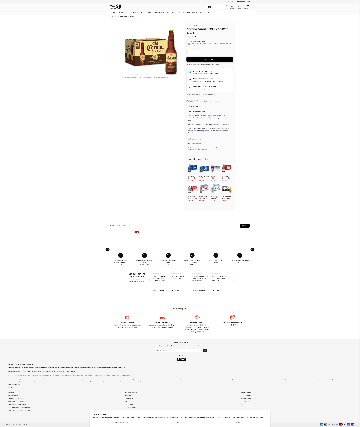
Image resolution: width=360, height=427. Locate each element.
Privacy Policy (259, 417)
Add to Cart (209, 59)
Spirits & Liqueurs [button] (137, 12)
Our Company (246, 396)
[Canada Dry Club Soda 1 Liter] (222, 241)
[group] (193, 52)
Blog (242, 404)
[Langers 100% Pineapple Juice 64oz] (127, 241)
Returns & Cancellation (16, 401)
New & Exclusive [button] (189, 12)
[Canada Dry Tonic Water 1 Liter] (151, 241)
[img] (137, 279)
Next (252, 249)
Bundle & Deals (206, 12)
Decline (237, 422)
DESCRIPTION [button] (192, 102)
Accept (179, 422)
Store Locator (246, 398)
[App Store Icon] (181, 359)
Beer (116, 16)
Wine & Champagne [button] (155, 12)
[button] (189, 52)
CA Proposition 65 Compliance (19, 407)
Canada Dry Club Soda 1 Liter (222, 260)
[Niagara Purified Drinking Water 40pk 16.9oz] (174, 241)
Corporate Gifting (247, 401)
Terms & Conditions (15, 398)
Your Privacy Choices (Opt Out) (19, 410)
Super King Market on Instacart (213, 81)
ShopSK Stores (213, 73)
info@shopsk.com (243, 2)
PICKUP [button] (218, 102)
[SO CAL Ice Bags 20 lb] (198, 241)
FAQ (126, 401)
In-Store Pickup (130, 407)
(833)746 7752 (230, 2)
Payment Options (131, 410)
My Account (129, 396)
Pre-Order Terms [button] (193, 106)
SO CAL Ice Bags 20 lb (198, 260)
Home (114, 12)
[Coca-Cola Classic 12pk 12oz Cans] (246, 241)
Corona (198, 143)
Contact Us (129, 398)
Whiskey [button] (122, 12)
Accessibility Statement (17, 404)
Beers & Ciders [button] (173, 12)
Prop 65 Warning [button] (206, 102)
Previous (108, 249)
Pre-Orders (129, 404)
